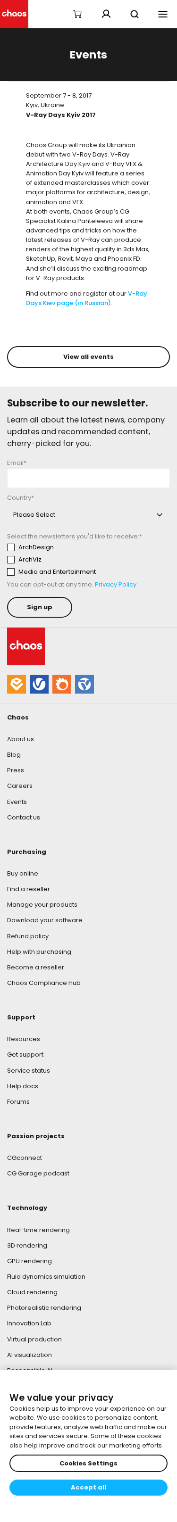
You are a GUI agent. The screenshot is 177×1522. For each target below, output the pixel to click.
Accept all (88, 1487)
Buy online (22, 873)
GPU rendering (29, 1261)
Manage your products (42, 904)
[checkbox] (88, 560)
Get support (25, 1054)
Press (15, 770)
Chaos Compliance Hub (44, 982)
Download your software (45, 920)
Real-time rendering (38, 1229)
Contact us (23, 817)
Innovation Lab (29, 1323)
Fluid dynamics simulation (46, 1276)
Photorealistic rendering (44, 1307)
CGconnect (24, 1157)
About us (20, 739)
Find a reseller (28, 889)
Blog (14, 754)
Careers (20, 785)
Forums (18, 1101)
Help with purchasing (39, 951)
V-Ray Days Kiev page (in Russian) (86, 298)
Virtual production (34, 1339)
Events (17, 801)
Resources (23, 1038)
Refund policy (28, 936)
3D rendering (27, 1245)
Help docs (22, 1086)
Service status (28, 1070)
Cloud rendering (32, 1292)
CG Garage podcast (38, 1173)
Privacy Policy (115, 584)
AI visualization (29, 1354)
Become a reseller (35, 967)
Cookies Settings (88, 1463)
